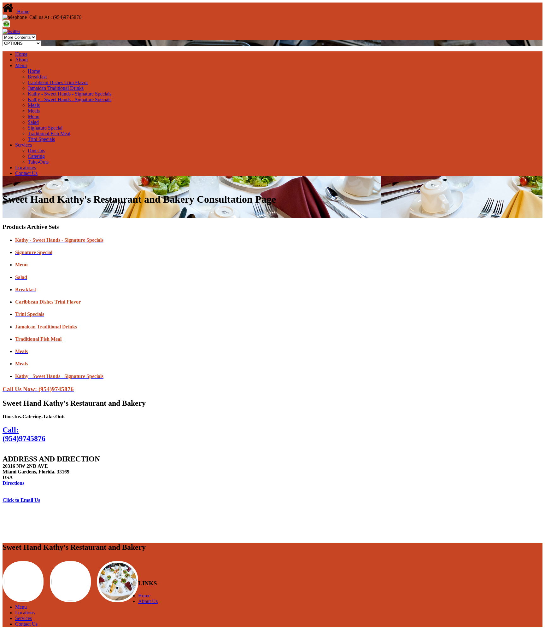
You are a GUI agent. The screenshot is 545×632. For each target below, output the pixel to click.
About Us (148, 601)
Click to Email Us (21, 500)
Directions (13, 483)
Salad (33, 122)
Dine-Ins (36, 150)
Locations (25, 612)
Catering (36, 156)
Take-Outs (38, 162)
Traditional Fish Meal (49, 133)
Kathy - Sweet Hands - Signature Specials (69, 93)
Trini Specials (41, 139)
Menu (21, 65)
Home (22, 11)
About (21, 59)
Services (23, 145)
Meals (34, 105)
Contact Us (26, 173)
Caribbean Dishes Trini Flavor (58, 82)
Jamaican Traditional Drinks (56, 88)
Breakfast (37, 76)
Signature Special (45, 127)
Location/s (25, 167)
